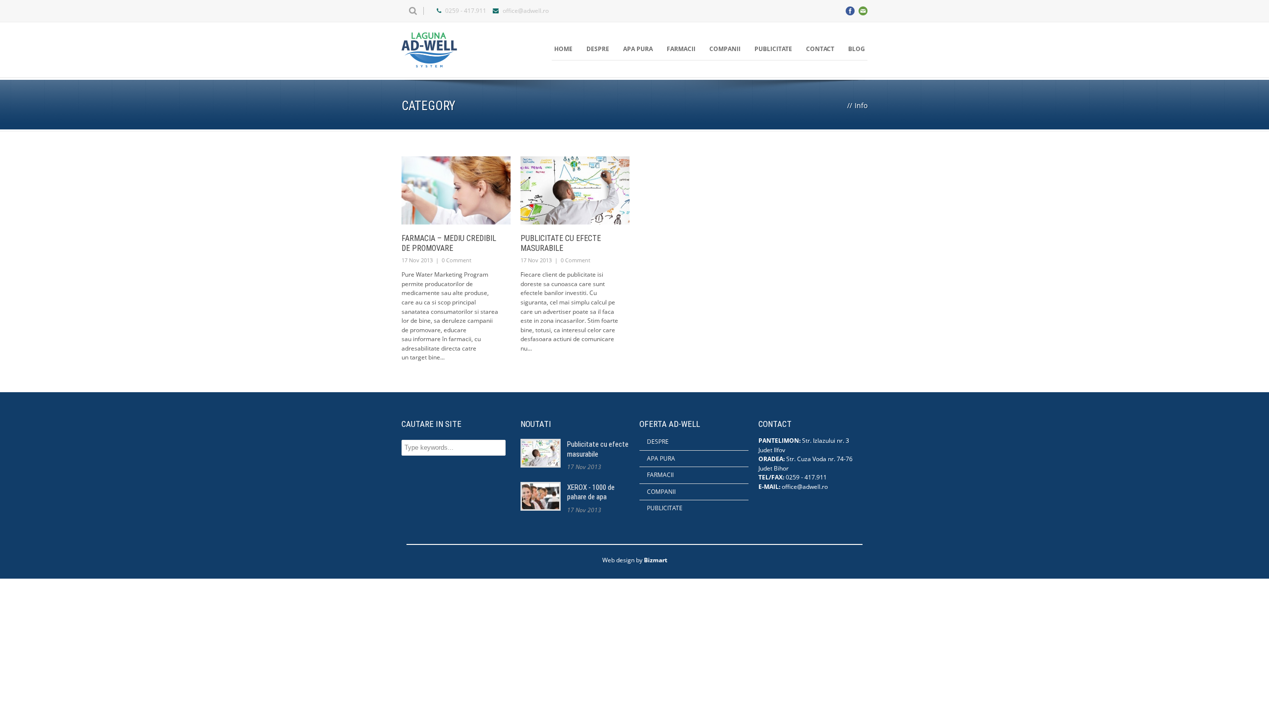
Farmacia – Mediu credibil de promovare (449, 243)
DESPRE (658, 441)
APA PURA (661, 458)
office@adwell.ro (526, 10)
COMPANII (661, 491)
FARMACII (660, 475)
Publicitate (773, 49)
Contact (820, 49)
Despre (597, 49)
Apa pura (638, 49)
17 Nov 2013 (417, 260)
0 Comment (456, 260)
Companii (725, 49)
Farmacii (681, 49)
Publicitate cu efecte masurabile (560, 243)
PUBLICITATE (665, 508)
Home (563, 49)
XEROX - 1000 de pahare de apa (591, 492)
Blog (856, 49)
